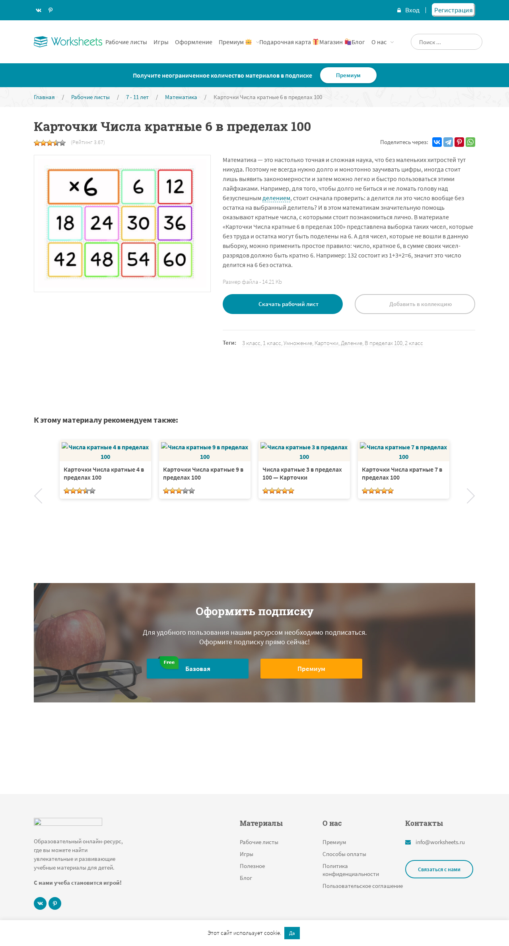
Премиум (232, 42)
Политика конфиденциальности (350, 870)
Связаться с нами (439, 869)
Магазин (331, 42)
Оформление (193, 42)
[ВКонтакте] (437, 142)
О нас (379, 42)
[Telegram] (448, 142)
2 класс (414, 343)
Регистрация (453, 10)
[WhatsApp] (470, 142)
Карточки (326, 343)
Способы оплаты (344, 854)
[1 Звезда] (37, 143)
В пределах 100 (383, 343)
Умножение (298, 343)
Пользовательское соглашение (362, 885)
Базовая (197, 668)
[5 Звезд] (62, 143)
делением (276, 198)
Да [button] (292, 933)
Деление (351, 343)
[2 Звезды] (43, 143)
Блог (358, 42)
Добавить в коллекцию (420, 304)
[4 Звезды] (56, 143)
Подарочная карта (285, 42)
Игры (161, 42)
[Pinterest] (459, 142)
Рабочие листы (126, 42)
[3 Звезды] (50, 143)
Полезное (252, 866)
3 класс (251, 343)
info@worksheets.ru (440, 842)
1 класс (272, 343)
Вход (412, 10)
